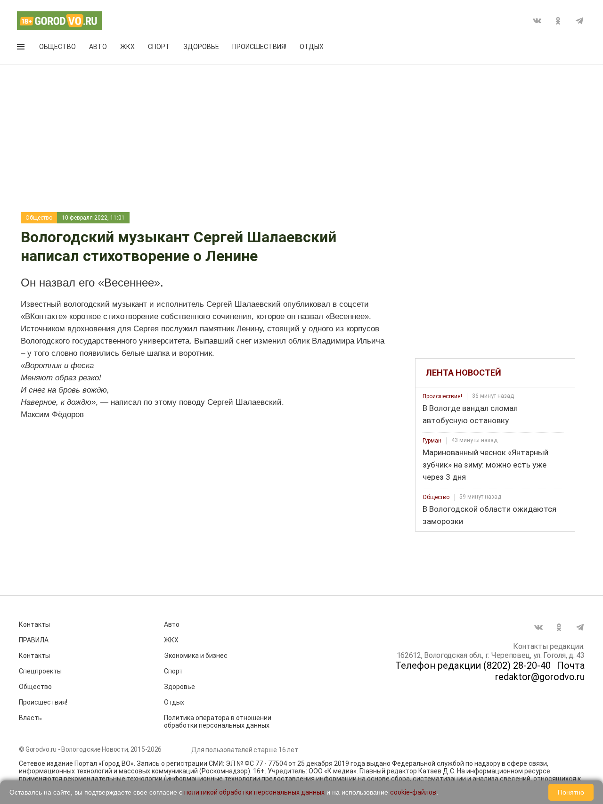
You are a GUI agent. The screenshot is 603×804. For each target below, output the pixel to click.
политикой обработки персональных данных (254, 792)
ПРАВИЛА (34, 640)
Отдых (312, 46)
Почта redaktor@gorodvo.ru (540, 671)
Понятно (571, 792)
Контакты (34, 624)
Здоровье (201, 46)
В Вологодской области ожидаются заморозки (489, 515)
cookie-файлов (413, 792)
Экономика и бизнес (196, 655)
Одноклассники (558, 21)
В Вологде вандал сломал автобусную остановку (470, 414)
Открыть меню (21, 48)
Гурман (432, 440)
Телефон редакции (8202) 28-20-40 (473, 665)
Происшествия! (259, 46)
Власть (30, 718)
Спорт (159, 46)
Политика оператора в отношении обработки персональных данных (217, 721)
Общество (57, 46)
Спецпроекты (40, 671)
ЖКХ (127, 46)
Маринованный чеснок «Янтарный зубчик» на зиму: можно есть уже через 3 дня (485, 465)
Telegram (579, 21)
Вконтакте (537, 21)
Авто (98, 46)
